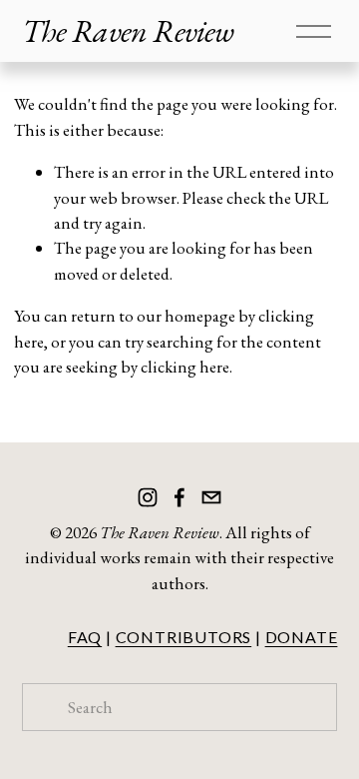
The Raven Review (128, 31)
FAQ (85, 636)
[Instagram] (148, 497)
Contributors (184, 636)
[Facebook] (179, 497)
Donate (301, 636)
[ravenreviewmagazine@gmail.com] (211, 497)
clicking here (185, 367)
